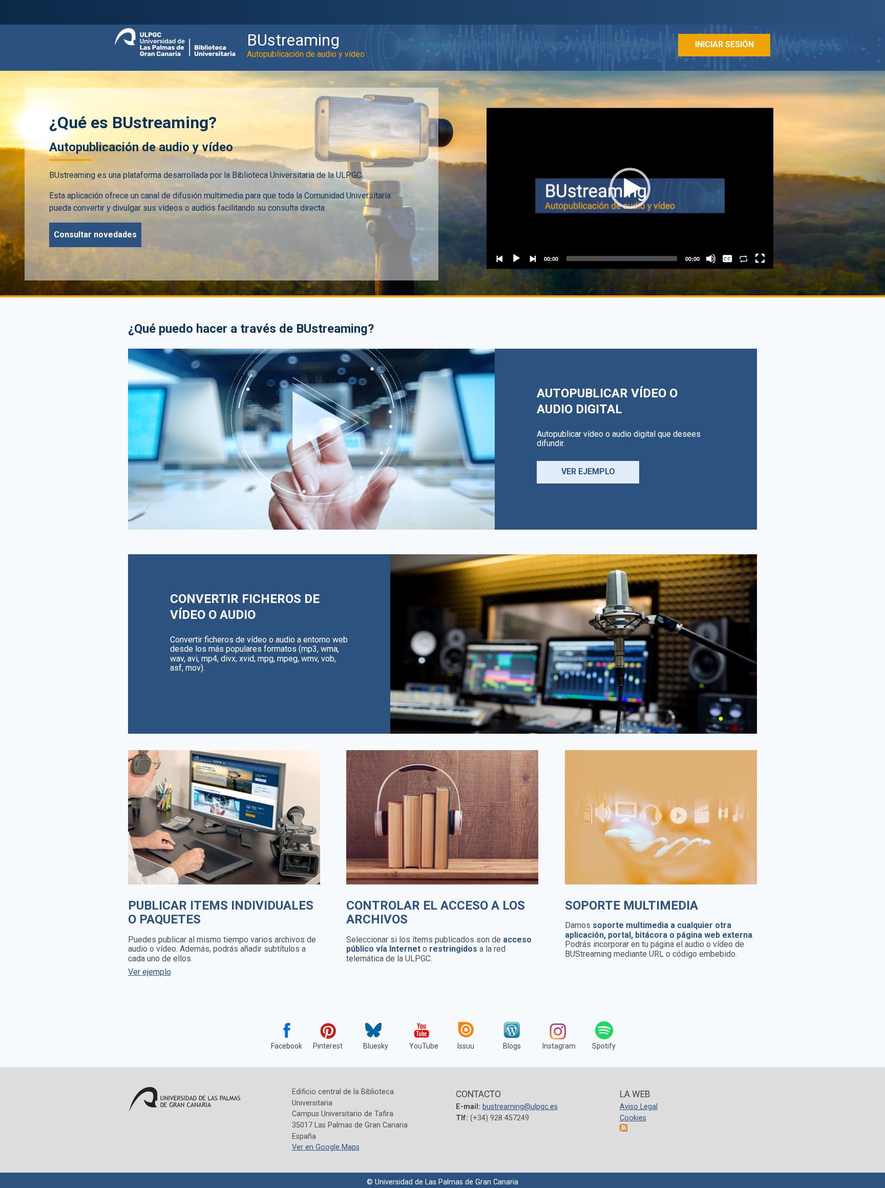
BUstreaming (306, 44)
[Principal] (176, 38)
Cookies (633, 1118)
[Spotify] (604, 1031)
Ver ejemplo (588, 471)
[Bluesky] (373, 1013)
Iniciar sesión (724, 44)
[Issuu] (465, 1031)
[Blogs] (511, 1031)
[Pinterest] (327, 1031)
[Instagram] (557, 1031)
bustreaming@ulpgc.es (520, 1106)
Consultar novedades (95, 234)
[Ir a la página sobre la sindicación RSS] (624, 1129)
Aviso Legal (639, 1106)
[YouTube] (419, 1031)
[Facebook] (281, 1031)
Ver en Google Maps (326, 1147)
